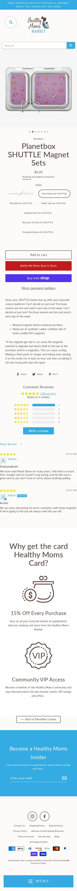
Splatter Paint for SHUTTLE (38, 213)
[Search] (71, 45)
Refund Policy (56, 825)
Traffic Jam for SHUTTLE (53, 203)
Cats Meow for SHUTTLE (54, 193)
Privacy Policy (20, 831)
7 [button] (48, 132)
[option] (38, 89)
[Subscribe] (64, 778)
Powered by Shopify (38, 863)
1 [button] (30, 132)
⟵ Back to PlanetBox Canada (38, 719)
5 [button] (42, 132)
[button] (21, 405)
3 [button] (36, 132)
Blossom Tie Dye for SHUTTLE (38, 222)
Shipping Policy (37, 825)
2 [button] (33, 132)
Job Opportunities (38, 842)
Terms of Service (26, 836)
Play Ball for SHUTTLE (21, 203)
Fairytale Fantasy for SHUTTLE (38, 232)
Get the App (44, 836)
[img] (8, 454)
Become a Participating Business (47, 831)
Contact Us (19, 825)
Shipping (26, 176)
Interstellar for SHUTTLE (21, 193)
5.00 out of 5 (48, 393)
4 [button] (39, 132)
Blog (57, 836)
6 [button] (45, 132)
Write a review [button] (39, 430)
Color (38, 185)
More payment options (38, 288)
